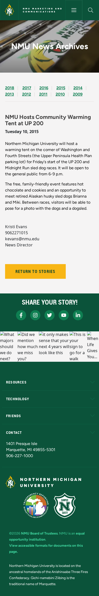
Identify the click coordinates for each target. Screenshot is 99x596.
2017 (26, 88)
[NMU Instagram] (35, 315)
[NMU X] (49, 315)
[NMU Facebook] (21, 315)
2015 (60, 88)
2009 (77, 94)
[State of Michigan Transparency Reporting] (36, 505)
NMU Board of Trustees (39, 533)
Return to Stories (35, 271)
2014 (77, 88)
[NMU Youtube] (64, 315)
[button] (90, 10)
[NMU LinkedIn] (78, 315)
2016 (43, 88)
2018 (9, 88)
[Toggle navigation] (73, 10)
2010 (60, 94)
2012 (26, 94)
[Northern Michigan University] (9, 10)
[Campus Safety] (65, 505)
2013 (9, 94)
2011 (43, 94)
